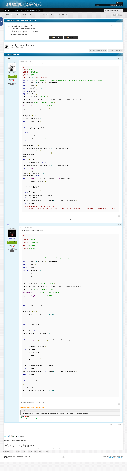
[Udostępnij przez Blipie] (12, 436)
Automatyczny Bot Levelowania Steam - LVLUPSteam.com (19, 446)
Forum (8, 10)
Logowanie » (112, 2)
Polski (14, 456)
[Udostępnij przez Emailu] (18, 436)
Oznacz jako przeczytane (22, 456)
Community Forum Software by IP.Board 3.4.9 (113, 456)
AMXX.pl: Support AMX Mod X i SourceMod (10, 451)
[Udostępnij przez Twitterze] (5, 436)
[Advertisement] (35, 430)
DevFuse (120, 40)
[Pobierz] (23, 436)
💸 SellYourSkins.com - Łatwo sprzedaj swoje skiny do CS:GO (53, 448)
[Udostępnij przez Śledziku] (14, 436)
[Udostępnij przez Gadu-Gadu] (16, 436)
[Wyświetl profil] (12, 67)
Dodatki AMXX (18, 10)
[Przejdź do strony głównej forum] (23, 4)
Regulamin (125, 451)
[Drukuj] (21, 436)
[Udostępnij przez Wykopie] (9, 436)
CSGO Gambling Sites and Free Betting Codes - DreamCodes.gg (20, 448)
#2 (119, 224)
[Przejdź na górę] (63, 457)
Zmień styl (9, 456)
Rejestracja (119, 2)
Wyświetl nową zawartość (111, 10)
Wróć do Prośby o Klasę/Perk (116, 424)
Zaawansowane (119, 5)
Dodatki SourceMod (31, 10)
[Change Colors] (121, 5)
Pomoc (30, 456)
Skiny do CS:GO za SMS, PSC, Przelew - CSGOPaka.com (19, 445)
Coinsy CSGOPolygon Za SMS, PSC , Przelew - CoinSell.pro (19, 444)
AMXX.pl (114, 457)
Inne (40, 10)
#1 (119, 58)
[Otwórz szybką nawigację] (121, 10)
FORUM (70, 219)
